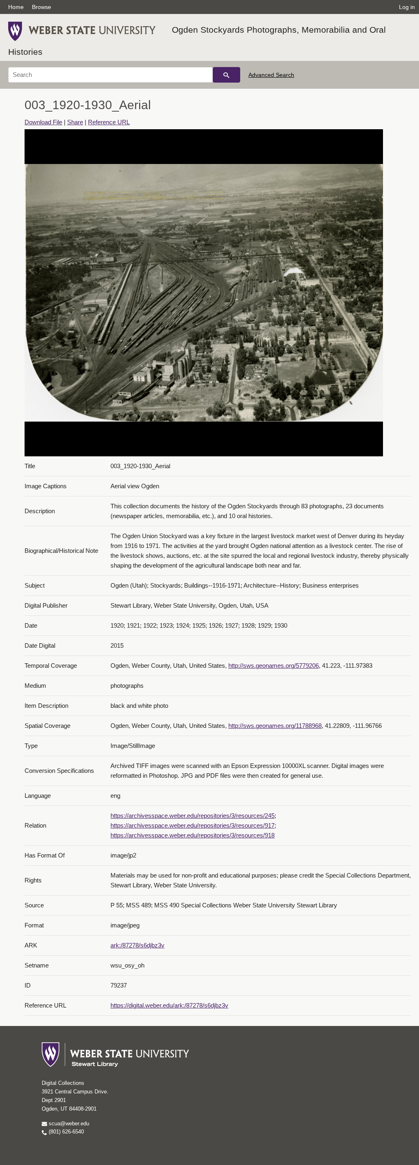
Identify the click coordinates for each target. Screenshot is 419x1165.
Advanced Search (271, 75)
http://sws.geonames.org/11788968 (275, 725)
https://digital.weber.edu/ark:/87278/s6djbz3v (169, 1005)
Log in (407, 7)
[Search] (226, 75)
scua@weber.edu (68, 1123)
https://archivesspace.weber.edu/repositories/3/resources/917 (192, 825)
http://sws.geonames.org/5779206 (273, 665)
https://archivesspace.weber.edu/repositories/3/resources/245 (192, 815)
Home (16, 7)
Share (75, 122)
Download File (43, 122)
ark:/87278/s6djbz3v (137, 945)
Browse (41, 7)
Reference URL (109, 122)
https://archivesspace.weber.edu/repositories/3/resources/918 (192, 835)
